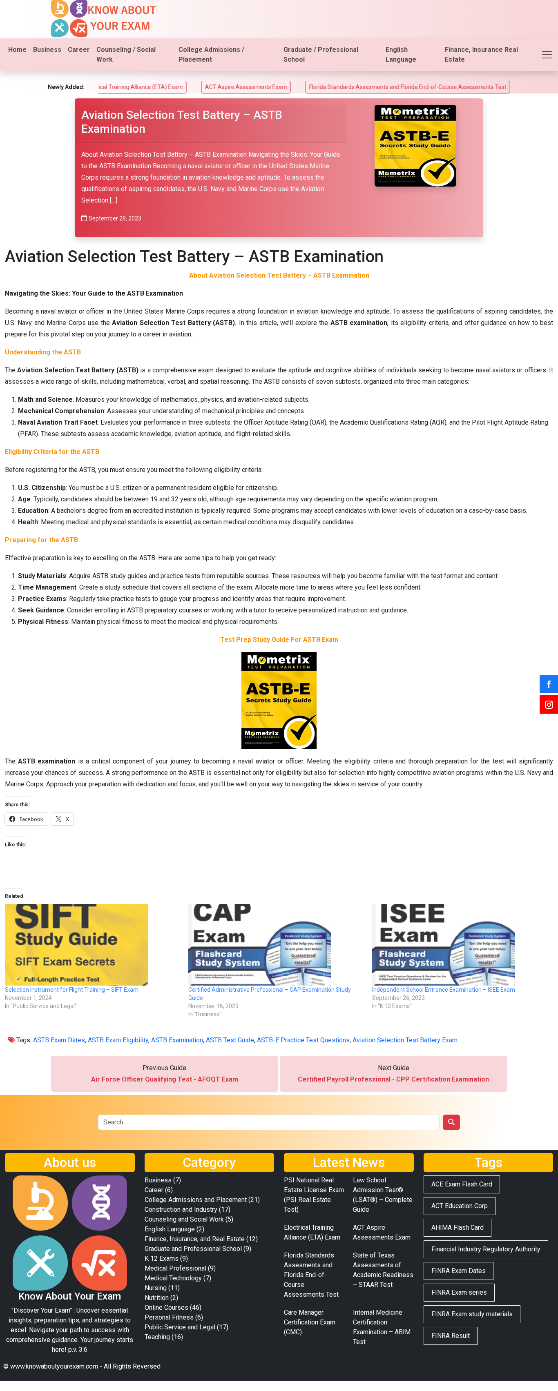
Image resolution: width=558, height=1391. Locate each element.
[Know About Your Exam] (104, 18)
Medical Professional (175, 1268)
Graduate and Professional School (193, 1249)
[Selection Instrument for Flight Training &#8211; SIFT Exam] (92, 945)
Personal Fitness (169, 1317)
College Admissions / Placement (211, 54)
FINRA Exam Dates (458, 1271)
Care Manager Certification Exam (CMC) (309, 1322)
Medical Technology (173, 1278)
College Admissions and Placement (196, 1200)
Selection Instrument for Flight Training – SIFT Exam (71, 989)
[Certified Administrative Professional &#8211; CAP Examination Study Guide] (276, 945)
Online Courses (166, 1307)
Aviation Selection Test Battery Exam (405, 1040)
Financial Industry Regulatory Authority (485, 1249)
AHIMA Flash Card (457, 1227)
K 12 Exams (162, 1258)
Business (47, 49)
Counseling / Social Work (126, 54)
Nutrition (157, 1298)
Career (79, 49)
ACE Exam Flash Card (461, 1184)
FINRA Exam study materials (472, 1314)
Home (17, 49)
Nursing (156, 1288)
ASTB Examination (177, 1040)
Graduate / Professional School (320, 54)
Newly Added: (66, 87)
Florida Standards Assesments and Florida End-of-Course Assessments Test (364, 87)
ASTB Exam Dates (59, 1040)
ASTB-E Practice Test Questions (303, 1040)
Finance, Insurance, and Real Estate (195, 1239)
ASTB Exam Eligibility (118, 1040)
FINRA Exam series (459, 1292)
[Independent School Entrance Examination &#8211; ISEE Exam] (459, 945)
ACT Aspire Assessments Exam (203, 87)
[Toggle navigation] (547, 55)
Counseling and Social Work (184, 1219)
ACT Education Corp (459, 1206)
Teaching (157, 1337)
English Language (401, 54)
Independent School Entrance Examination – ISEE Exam (443, 989)
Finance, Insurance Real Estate (481, 54)
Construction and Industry (181, 1209)
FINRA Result (450, 1336)
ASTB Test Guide (230, 1040)
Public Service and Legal (180, 1327)
